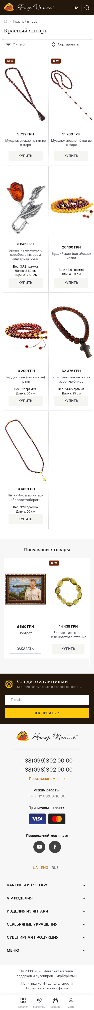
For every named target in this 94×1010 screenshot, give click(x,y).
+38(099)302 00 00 (47, 761)
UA (35, 868)
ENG (44, 868)
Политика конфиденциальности (47, 983)
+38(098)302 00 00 (47, 770)
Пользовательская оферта (47, 988)
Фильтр (19, 44)
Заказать (25, 649)
